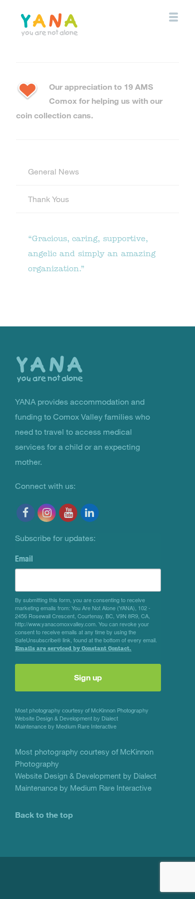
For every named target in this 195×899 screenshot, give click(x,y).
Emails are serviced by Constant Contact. (73, 648)
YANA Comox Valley (71, 24)
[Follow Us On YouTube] (68, 512)
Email (24, 559)
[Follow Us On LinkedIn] (89, 512)
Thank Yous (48, 199)
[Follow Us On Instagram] (47, 512)
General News (53, 171)
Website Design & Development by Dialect (66, 718)
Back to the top (44, 814)
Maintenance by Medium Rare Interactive (65, 726)
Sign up (88, 677)
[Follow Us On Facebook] (25, 512)
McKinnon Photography (119, 710)
